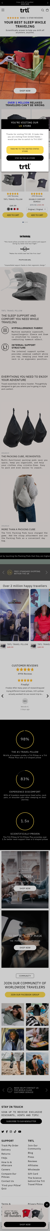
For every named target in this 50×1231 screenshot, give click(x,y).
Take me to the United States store (25, 150)
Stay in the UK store (25, 158)
